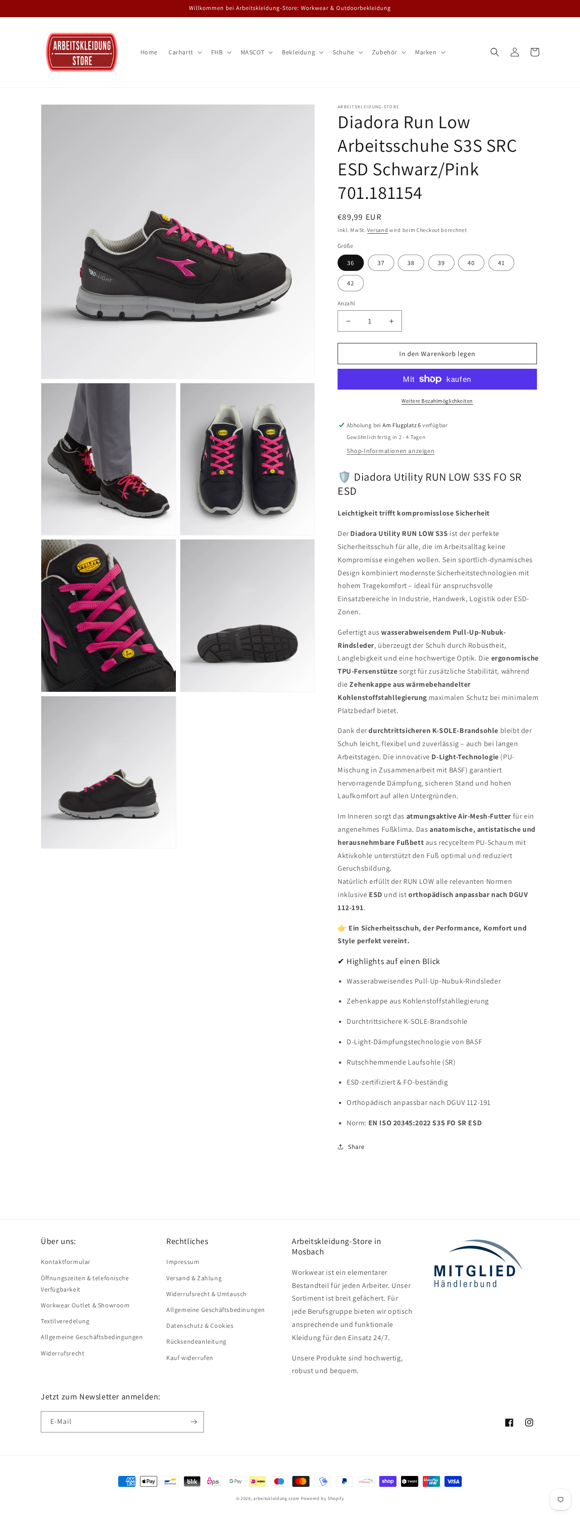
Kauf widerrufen (189, 1358)
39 (441, 263)
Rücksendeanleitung (196, 1341)
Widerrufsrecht (62, 1353)
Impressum (182, 1262)
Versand (377, 230)
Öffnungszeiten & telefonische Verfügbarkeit (85, 1283)
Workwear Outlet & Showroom (85, 1305)
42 (350, 283)
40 (471, 263)
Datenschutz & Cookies (200, 1325)
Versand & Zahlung (194, 1278)
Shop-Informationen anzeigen (391, 451)
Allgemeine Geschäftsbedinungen (215, 1310)
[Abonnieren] (193, 1421)
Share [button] (356, 1147)
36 (350, 263)
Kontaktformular (66, 1262)
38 (411, 263)
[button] (184, 52)
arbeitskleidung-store (276, 1498)
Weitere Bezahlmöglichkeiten (437, 400)
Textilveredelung (65, 1321)
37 (381, 263)
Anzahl (346, 303)
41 (501, 263)
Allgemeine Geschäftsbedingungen (92, 1337)
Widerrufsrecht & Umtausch (206, 1294)
